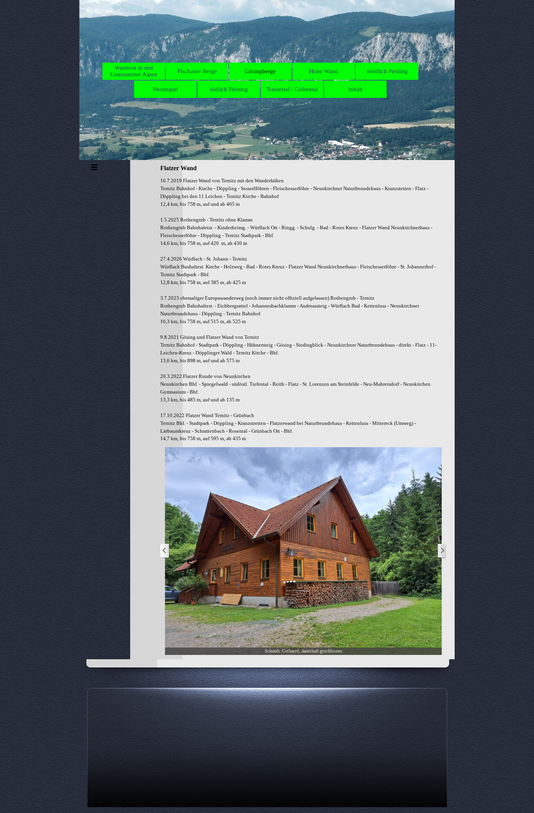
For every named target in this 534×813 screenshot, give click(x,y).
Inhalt (355, 89)
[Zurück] (165, 551)
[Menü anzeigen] (94, 167)
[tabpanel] (303, 309)
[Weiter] (441, 551)
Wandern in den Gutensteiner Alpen (133, 71)
